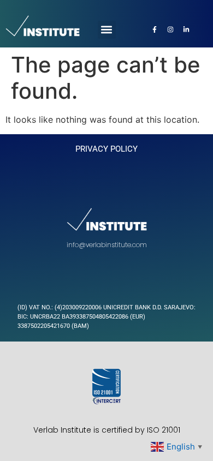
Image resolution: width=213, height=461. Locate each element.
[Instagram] (170, 29)
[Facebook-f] (154, 29)
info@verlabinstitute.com (107, 244)
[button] (107, 30)
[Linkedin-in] (186, 29)
